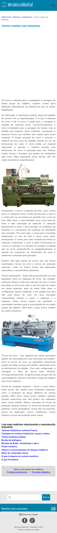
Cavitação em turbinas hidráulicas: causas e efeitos (26, 434)
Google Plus (32, 520)
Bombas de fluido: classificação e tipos (20, 443)
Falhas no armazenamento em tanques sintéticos (25, 450)
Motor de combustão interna (15, 453)
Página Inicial (6, 17)
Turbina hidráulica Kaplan (14, 437)
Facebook (24, 520)
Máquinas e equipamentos (22, 17)
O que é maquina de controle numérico (20, 456)
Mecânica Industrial (17, 5)
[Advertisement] (28, 64)
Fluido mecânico (9, 447)
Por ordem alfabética (41, 472)
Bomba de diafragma (11, 440)
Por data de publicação (17, 472)
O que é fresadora (10, 460)
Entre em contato (30, 515)
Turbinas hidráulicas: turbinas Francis (19, 430)
